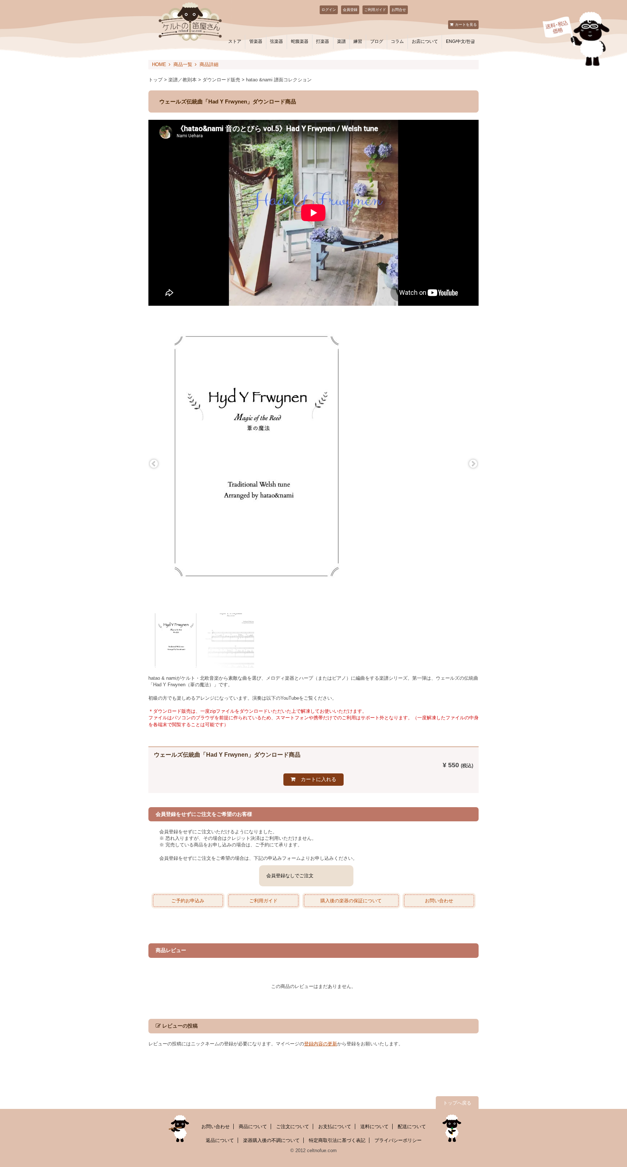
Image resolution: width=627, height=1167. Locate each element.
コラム (397, 41)
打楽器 (322, 41)
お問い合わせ (439, 900)
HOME (159, 64)
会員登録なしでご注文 (290, 875)
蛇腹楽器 (299, 41)
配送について (412, 1126)
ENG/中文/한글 (460, 41)
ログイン (328, 10)
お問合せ (399, 10)
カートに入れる (318, 779)
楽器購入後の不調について (271, 1140)
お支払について (334, 1126)
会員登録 (350, 10)
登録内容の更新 (320, 1043)
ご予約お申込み (187, 900)
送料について (374, 1126)
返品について (220, 1140)
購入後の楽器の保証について (351, 900)
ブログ (376, 41)
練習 (357, 41)
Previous (154, 464)
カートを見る (466, 25)
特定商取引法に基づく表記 (337, 1140)
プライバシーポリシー (398, 1140)
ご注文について (292, 1126)
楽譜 (341, 41)
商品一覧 (182, 64)
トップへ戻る (457, 1103)
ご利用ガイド (375, 10)
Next (473, 464)
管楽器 (255, 41)
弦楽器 (276, 41)
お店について (425, 41)
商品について (253, 1126)
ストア (234, 41)
